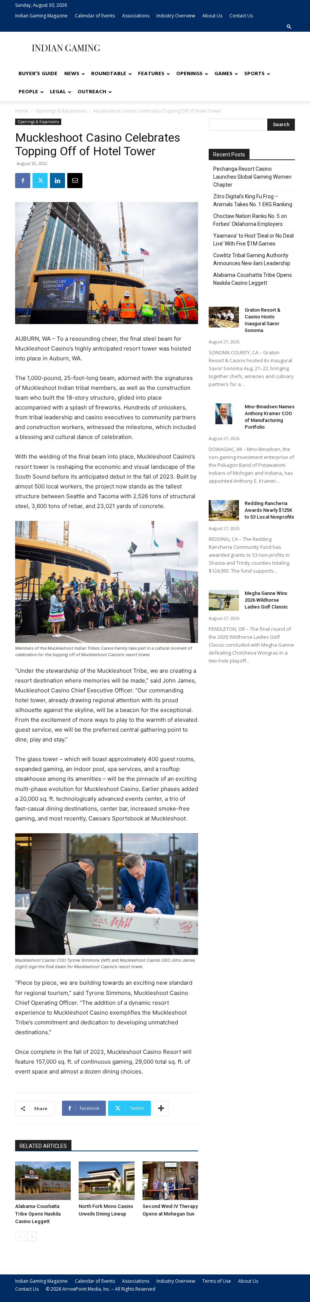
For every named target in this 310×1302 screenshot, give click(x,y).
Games (223, 74)
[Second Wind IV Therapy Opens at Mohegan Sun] (170, 1180)
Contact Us (241, 15)
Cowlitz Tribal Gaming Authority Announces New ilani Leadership (251, 259)
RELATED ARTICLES (43, 1146)
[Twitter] (40, 180)
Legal (58, 92)
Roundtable (108, 74)
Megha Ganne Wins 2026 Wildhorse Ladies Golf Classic (266, 600)
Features (151, 74)
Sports (254, 74)
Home (21, 111)
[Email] (74, 180)
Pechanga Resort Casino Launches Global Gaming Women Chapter (252, 177)
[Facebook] (22, 180)
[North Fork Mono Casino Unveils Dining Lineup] (106, 1180)
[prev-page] (20, 1236)
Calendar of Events (95, 15)
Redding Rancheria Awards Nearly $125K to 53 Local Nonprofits (269, 510)
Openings (189, 74)
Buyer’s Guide (38, 74)
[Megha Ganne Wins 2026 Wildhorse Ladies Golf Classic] (224, 600)
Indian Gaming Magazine (41, 15)
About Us (212, 15)
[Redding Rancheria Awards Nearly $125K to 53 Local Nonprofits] (224, 510)
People (28, 92)
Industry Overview (176, 15)
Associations (135, 15)
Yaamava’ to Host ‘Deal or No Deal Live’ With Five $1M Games (253, 240)
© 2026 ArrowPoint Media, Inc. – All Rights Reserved (100, 1289)
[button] (289, 26)
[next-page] (32, 1236)
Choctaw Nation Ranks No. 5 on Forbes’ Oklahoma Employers (250, 220)
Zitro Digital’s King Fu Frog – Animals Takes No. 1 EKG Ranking (252, 200)
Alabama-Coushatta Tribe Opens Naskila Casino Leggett (37, 1213)
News (71, 74)
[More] (161, 1108)
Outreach (92, 92)
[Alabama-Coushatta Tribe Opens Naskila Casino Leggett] (43, 1180)
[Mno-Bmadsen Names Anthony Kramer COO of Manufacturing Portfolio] (224, 413)
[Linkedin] (57, 180)
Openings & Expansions (61, 111)
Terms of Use (216, 1281)
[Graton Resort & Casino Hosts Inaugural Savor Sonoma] (224, 317)
